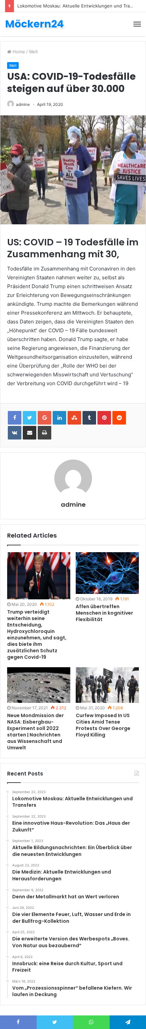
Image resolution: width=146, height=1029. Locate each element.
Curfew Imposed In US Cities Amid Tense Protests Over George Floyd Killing (103, 725)
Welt (33, 51)
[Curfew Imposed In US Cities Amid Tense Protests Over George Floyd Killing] (107, 685)
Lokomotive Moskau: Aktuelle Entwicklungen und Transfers (80, 5)
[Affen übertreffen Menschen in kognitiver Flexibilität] (107, 573)
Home (18, 51)
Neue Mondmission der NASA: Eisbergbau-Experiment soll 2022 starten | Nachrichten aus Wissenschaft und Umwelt (35, 731)
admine (23, 104)
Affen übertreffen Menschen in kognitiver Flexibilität (104, 613)
